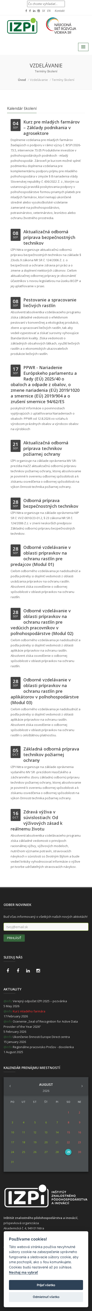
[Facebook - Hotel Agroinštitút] (8, 971)
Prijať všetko (46, 1285)
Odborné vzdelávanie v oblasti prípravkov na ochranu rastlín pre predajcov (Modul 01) (41, 555)
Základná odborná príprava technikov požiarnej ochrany (51, 754)
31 (12, 1162)
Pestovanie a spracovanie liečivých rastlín (49, 302)
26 (34, 1152)
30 (79, 1152)
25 (23, 1152)
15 (68, 1132)
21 (57, 1142)
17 (12, 1142)
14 (57, 1132)
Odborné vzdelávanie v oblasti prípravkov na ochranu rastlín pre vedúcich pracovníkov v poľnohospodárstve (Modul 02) (42, 622)
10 (12, 1132)
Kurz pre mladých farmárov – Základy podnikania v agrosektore (51, 127)
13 (46, 1132)
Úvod (22, 80)
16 (79, 1132)
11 (23, 1132)
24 (12, 1152)
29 (68, 1152)
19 (34, 1142)
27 (46, 1152)
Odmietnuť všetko (46, 1297)
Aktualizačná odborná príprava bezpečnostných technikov (49, 237)
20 (46, 1142)
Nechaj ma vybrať (23, 1272)
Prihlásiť (14, 938)
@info (8, 1001)
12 (34, 1132)
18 (23, 1142)
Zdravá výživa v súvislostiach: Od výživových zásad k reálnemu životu (37, 820)
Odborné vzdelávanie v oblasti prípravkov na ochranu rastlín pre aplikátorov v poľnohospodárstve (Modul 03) (45, 691)
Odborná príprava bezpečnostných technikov (50, 503)
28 (57, 1152)
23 (79, 1142)
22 (68, 1142)
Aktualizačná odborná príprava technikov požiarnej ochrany (45, 448)
